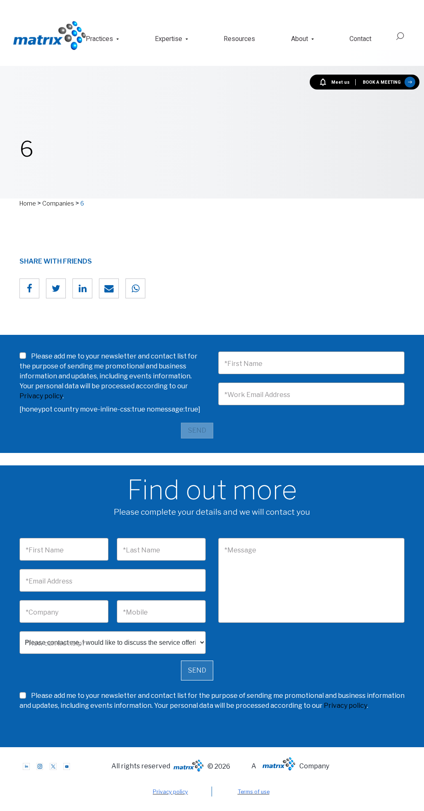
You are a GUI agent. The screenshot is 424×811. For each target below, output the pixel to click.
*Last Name (141, 550)
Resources (239, 39)
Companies (58, 203)
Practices (99, 39)
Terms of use (254, 792)
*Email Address (49, 581)
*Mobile (135, 612)
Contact (360, 39)
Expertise (168, 39)
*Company (42, 612)
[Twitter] (56, 288)
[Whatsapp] (135, 288)
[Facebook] (29, 288)
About (299, 39)
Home (27, 203)
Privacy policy (41, 396)
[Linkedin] (82, 288)
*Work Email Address (257, 395)
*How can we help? (55, 643)
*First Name (243, 364)
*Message (240, 550)
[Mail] (109, 288)
